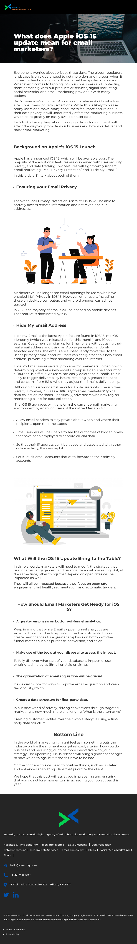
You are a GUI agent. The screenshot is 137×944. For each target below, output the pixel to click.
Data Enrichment (15, 850)
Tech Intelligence (53, 844)
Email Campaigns (73, 850)
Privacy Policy (12, 934)
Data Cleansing (78, 844)
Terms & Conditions (15, 929)
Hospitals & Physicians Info (21, 844)
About (7, 855)
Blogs (92, 850)
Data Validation (101, 844)
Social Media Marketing (115, 850)
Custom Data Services (44, 850)
